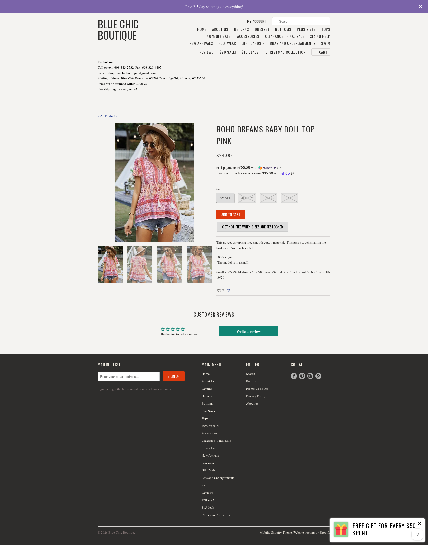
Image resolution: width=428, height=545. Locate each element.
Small (225, 198)
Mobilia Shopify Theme (276, 532)
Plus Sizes (306, 29)
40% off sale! (219, 36)
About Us (220, 29)
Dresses (262, 29)
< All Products (107, 116)
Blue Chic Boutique (118, 29)
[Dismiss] (420, 523)
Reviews (206, 52)
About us (252, 403)
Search (250, 373)
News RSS (318, 376)
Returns (241, 29)
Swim (325, 43)
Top (227, 289)
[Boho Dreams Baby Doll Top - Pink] (155, 182)
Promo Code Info (257, 388)
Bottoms (283, 29)
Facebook (294, 376)
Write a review (248, 331)
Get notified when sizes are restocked (252, 226)
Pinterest (302, 376)
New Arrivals (201, 43)
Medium (247, 198)
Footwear (227, 43)
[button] (273, 167)
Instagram (310, 376)
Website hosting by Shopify (311, 532)
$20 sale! (227, 52)
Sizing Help (320, 36)
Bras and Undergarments (293, 43)
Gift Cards (253, 43)
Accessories (248, 36)
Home (201, 29)
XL (290, 198)
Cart (323, 52)
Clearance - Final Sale (284, 36)
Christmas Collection (285, 52)
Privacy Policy (256, 396)
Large (268, 198)
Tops (325, 29)
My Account (256, 21)
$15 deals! (250, 52)
